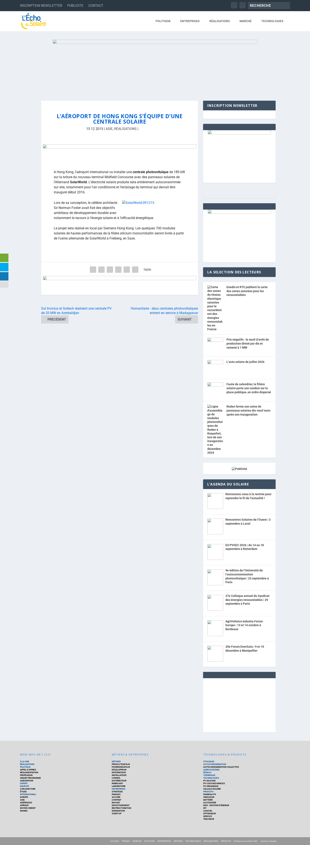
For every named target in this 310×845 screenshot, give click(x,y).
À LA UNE (24, 761)
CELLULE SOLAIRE (212, 789)
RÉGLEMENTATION (29, 772)
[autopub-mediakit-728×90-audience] (119, 153)
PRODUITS (208, 791)
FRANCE (126, 841)
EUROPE (24, 797)
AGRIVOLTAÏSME (211, 770)
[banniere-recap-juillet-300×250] (239, 133)
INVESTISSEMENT (120, 805)
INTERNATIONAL (28, 794)
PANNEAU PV (209, 794)
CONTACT (95, 6)
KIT (204, 808)
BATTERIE (208, 800)
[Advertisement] (239, 704)
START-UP (116, 813)
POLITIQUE (163, 21)
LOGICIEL (207, 811)
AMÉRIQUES (26, 802)
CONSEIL (116, 778)
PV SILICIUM (209, 780)
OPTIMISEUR (209, 813)
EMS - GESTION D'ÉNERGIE (216, 805)
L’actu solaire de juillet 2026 (245, 362)
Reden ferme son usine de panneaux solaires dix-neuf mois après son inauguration (248, 410)
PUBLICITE (75, 6)
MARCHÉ (246, 21)
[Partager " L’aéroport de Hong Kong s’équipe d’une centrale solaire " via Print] (135, 269)
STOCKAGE (208, 761)
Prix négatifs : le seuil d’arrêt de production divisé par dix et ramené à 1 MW (247, 343)
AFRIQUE (24, 805)
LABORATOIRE (118, 786)
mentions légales (268, 841)
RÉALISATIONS (219, 21)
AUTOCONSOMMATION (214, 764)
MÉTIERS (116, 761)
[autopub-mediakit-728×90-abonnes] (119, 285)
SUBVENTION (26, 780)
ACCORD (116, 797)
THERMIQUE (209, 775)
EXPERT (24, 783)
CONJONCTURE (27, 789)
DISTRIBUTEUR (119, 780)
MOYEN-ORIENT (28, 808)
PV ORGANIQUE (210, 786)
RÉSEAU (207, 772)
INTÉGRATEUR (119, 772)
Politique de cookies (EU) (246, 841)
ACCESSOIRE (209, 802)
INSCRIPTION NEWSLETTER (41, 6)
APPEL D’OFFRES (28, 770)
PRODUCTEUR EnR (121, 764)
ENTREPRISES (190, 21)
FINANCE (116, 794)
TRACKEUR (208, 819)
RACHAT (116, 802)
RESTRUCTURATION (121, 808)
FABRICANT (117, 783)
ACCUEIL (114, 841)
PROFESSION (26, 775)
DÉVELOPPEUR (119, 770)
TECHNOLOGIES (272, 21)
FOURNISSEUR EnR (121, 767)
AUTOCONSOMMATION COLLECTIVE (221, 767)
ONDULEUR (208, 797)
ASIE (109, 129)
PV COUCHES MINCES (214, 783)
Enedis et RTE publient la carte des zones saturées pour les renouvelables (247, 291)
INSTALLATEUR (119, 775)
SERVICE (207, 816)
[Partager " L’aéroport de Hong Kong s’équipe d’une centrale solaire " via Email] (127, 269)
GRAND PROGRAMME (30, 778)
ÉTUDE (23, 791)
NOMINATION (118, 811)
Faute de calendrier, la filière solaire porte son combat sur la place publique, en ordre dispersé (248, 388)
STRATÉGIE (117, 791)
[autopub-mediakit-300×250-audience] (239, 212)
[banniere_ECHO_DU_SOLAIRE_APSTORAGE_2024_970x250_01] (155, 66)
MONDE (24, 811)
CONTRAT (116, 800)
